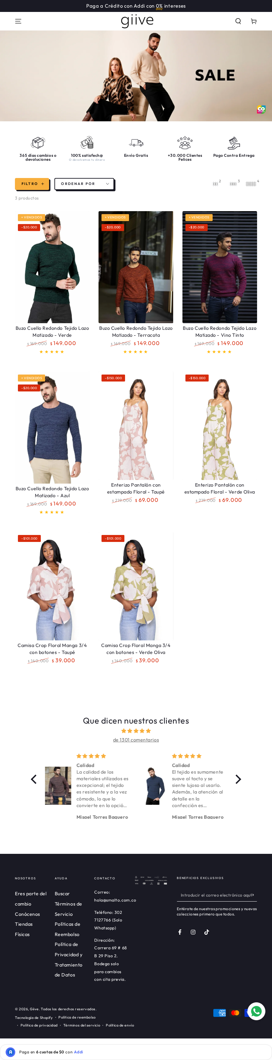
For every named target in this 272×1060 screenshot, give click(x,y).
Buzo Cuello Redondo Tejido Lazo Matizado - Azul (52, 492)
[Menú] (18, 21)
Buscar (62, 894)
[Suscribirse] (253, 895)
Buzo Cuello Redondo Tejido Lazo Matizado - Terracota (136, 331)
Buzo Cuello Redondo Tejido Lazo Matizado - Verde (52, 331)
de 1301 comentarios (136, 740)
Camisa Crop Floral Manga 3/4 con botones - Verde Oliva (135, 648)
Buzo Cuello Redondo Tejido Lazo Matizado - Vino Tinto (219, 331)
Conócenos (27, 914)
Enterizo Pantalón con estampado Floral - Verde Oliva (219, 488)
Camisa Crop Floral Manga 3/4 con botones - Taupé (52, 648)
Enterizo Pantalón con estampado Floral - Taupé (136, 488)
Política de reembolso (77, 1017)
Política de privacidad (39, 1025)
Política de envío (120, 1025)
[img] (136, 731)
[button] (238, 21)
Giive (34, 1009)
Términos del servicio (81, 1025)
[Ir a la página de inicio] (136, 21)
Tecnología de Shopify (34, 1017)
